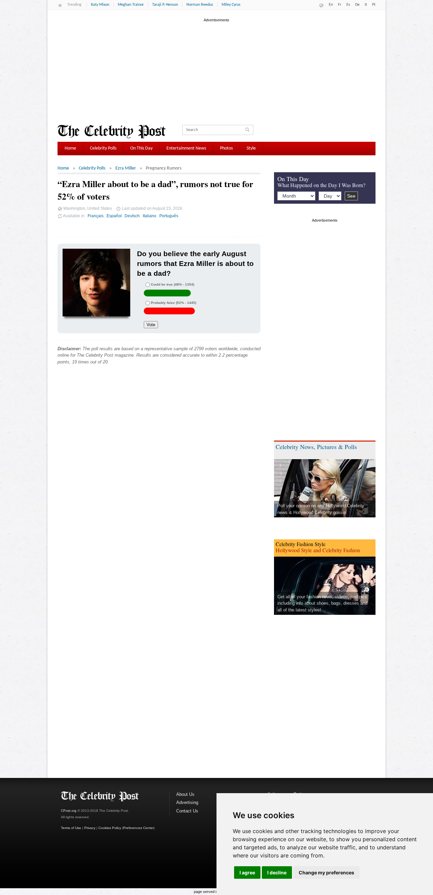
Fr (339, 5)
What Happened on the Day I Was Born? (321, 184)
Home (70, 148)
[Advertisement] (216, 70)
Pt (373, 5)
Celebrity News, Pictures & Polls (316, 447)
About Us (185, 794)
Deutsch (132, 216)
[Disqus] (159, 473)
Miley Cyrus (231, 5)
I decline (277, 872)
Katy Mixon (100, 5)
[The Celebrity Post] (111, 131)
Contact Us (187, 810)
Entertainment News (186, 148)
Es (348, 5)
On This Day (141, 148)
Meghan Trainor (131, 5)
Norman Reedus (199, 5)
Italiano (149, 216)
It (366, 5)
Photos (226, 148)
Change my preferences (326, 872)
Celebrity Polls (103, 148)
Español (114, 216)
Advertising (187, 802)
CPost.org (68, 810)
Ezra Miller (125, 168)
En (331, 5)
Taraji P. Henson (165, 5)
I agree (247, 872)
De (357, 5)
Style (251, 148)
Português (168, 216)
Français (96, 216)
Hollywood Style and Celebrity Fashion (318, 550)
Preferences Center (138, 828)
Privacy (89, 828)
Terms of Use (71, 828)
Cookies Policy (109, 828)
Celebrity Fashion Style (300, 543)
